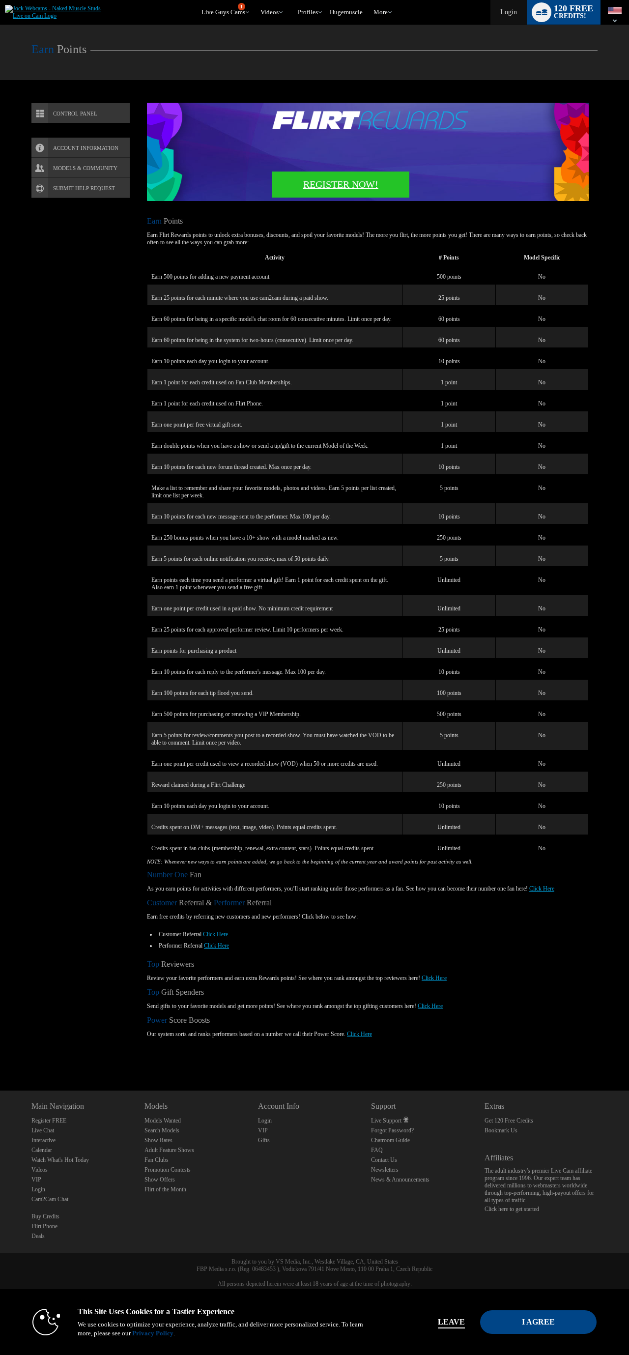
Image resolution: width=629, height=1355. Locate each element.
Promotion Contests (167, 1169)
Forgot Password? (392, 1130)
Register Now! (340, 184)
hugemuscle (346, 12)
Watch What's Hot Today (60, 1159)
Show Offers (159, 1179)
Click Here (541, 888)
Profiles (308, 12)
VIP (36, 1179)
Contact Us (384, 1159)
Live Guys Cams (223, 10)
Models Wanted (162, 1120)
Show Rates (158, 1140)
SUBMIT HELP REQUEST (84, 188)
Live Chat (42, 1130)
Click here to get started (512, 1209)
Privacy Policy (152, 1333)
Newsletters (385, 1169)
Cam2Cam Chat (49, 1199)
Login (508, 12)
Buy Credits (45, 1216)
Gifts (264, 1140)
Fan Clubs (156, 1159)
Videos (269, 12)
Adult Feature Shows (169, 1150)
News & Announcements (400, 1179)
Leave (451, 1322)
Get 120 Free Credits (509, 1120)
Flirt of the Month (165, 1189)
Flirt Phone (44, 1226)
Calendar (41, 1150)
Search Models (161, 1130)
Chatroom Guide (390, 1140)
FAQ (377, 1150)
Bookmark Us (501, 1130)
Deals (38, 1236)
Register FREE (48, 1120)
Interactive (43, 1140)
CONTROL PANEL (75, 113)
